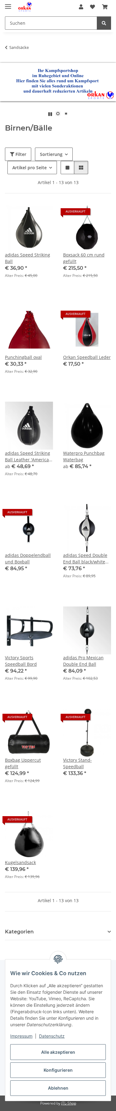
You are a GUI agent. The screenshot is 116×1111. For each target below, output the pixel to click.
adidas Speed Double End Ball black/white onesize (85, 558)
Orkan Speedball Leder (87, 357)
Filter (20, 154)
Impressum (21, 1036)
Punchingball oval (23, 357)
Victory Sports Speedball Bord (21, 661)
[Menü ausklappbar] (8, 4)
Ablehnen (58, 1088)
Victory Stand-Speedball (77, 763)
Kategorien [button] (19, 932)
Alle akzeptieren (58, 1052)
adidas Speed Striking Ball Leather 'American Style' (28, 456)
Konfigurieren (58, 1070)
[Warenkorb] (105, 7)
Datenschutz (52, 1036)
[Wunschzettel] (92, 7)
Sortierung (51, 154)
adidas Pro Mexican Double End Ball (83, 661)
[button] (81, 7)
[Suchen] (104, 23)
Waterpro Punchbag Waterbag (84, 456)
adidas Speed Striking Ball (27, 258)
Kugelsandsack (20, 862)
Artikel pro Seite (29, 167)
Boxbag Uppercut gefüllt (23, 763)
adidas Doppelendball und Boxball (28, 558)
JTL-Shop (68, 1103)
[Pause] (50, 114)
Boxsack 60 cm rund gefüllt (84, 258)
